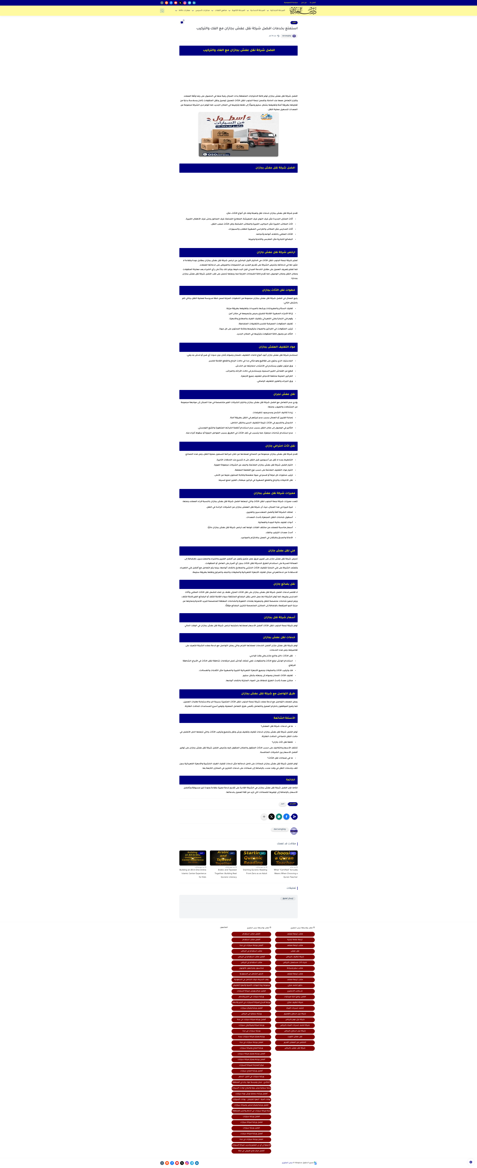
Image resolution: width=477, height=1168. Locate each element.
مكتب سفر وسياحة (295, 968)
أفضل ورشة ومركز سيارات (251, 1008)
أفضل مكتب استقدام (251, 940)
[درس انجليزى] (303, 11)
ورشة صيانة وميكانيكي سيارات (251, 1025)
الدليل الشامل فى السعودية (251, 974)
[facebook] (171, 2)
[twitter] (180, 2)
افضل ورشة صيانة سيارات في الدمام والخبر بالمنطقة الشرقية (251, 1111)
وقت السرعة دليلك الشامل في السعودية (251, 980)
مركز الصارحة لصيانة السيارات (251, 1065)
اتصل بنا (313, 3)
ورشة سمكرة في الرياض (251, 1014)
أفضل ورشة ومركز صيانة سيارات (251, 1054)
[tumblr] (162, 2)
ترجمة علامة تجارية (295, 940)
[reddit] (166, 2)
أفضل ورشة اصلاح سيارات (251, 1071)
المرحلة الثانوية (238, 11)
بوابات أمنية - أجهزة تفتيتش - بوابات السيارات (251, 1100)
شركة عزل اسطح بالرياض (295, 1031)
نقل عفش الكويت (295, 1037)
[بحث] (162, 11)
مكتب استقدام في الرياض (251, 951)
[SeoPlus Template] (315, 1163)
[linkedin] (194, 2)
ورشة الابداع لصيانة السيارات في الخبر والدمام (251, 1003)
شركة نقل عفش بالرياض (294, 1048)
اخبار (294, 22)
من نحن (304, 3)
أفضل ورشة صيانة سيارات (251, 1134)
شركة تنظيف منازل (295, 1003)
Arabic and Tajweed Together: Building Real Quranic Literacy (226, 873)
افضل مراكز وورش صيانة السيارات (251, 991)
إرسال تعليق (288, 899)
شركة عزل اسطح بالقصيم (295, 1014)
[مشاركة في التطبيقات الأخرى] (264, 817)
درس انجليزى (287, 1163)
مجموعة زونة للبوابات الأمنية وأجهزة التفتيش (251, 985)
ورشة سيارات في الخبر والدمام (251, 997)
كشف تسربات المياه (295, 1008)
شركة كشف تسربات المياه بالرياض (295, 1025)
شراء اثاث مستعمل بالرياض (295, 963)
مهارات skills (184, 11)
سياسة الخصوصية (291, 3)
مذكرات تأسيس (202, 11)
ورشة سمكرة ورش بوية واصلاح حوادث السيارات (251, 1088)
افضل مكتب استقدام (251, 934)
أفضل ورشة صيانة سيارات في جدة (251, 1020)
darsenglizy (286, 36)
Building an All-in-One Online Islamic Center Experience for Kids (192, 873)
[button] (286, 817)
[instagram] (185, 2)
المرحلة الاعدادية (257, 11)
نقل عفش (295, 951)
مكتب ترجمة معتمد (295, 934)
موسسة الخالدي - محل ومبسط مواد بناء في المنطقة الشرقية (251, 1083)
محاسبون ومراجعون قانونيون (251, 968)
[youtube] (175, 2)
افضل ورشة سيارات (251, 1117)
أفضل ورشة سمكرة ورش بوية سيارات (251, 1094)
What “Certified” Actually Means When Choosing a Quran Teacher (286, 873)
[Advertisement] (238, 77)
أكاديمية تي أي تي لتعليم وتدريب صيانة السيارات (251, 1145)
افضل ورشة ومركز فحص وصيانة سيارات (251, 1105)
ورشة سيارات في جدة (251, 1031)
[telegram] (189, 2)
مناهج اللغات (221, 11)
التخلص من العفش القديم (295, 1043)
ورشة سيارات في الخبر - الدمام (251, 1077)
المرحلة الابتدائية (277, 11)
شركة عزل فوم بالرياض (295, 1020)
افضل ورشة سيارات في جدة (251, 1043)
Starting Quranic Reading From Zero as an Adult (255, 872)
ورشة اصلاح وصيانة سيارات (251, 1048)
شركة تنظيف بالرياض (295, 957)
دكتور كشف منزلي (295, 985)
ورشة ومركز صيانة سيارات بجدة (251, 1037)
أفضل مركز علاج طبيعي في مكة (251, 1151)
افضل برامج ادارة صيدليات (295, 997)
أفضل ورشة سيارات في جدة (251, 946)
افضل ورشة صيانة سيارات (251, 1122)
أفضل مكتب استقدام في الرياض (251, 957)
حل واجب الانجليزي (295, 991)
